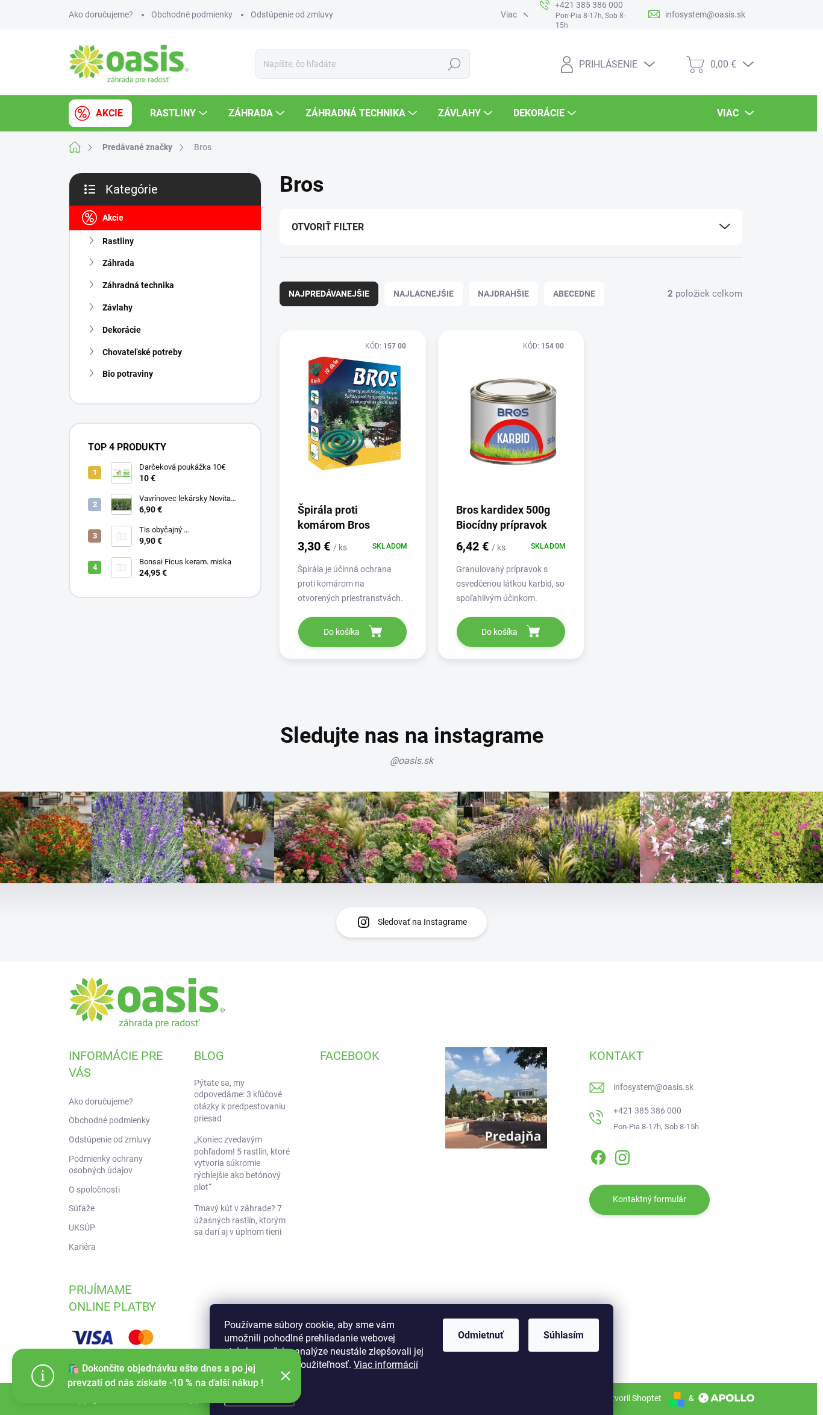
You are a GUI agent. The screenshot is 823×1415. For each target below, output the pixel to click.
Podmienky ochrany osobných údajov (106, 1165)
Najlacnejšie (423, 293)
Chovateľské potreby (142, 352)
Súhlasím (563, 1335)
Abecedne (574, 293)
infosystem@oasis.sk (653, 1087)
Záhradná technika (138, 285)
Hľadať (454, 64)
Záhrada (118, 263)
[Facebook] (598, 1155)
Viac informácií (386, 1364)
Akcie (113, 217)
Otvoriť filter (328, 227)
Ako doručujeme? (101, 14)
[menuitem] (100, 113)
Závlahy (117, 307)
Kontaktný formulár (649, 1199)
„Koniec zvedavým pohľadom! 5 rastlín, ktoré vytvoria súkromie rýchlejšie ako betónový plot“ (242, 1163)
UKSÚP (82, 1227)
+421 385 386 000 (647, 1110)
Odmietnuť (481, 1335)
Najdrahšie (503, 293)
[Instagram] (622, 1155)
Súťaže (82, 1208)
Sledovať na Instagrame (422, 922)
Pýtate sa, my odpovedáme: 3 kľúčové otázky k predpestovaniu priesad (240, 1100)
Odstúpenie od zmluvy (292, 14)
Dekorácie (121, 330)
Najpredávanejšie (329, 293)
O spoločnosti (94, 1189)
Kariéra (82, 1247)
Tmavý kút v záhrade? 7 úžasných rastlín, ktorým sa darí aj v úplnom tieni (240, 1220)
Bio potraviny (127, 374)
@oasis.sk (411, 760)
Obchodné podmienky (192, 14)
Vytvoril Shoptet (632, 1398)
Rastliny (118, 241)
